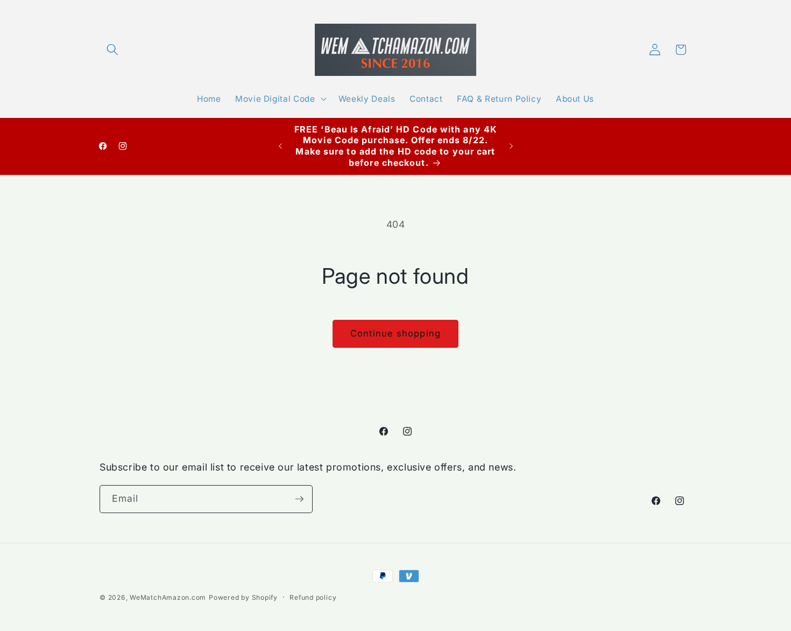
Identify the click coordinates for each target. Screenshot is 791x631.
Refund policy (312, 597)
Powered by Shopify (243, 597)
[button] (112, 49)
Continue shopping (395, 333)
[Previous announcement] (280, 146)
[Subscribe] (299, 499)
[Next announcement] (511, 146)
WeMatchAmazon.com (168, 597)
